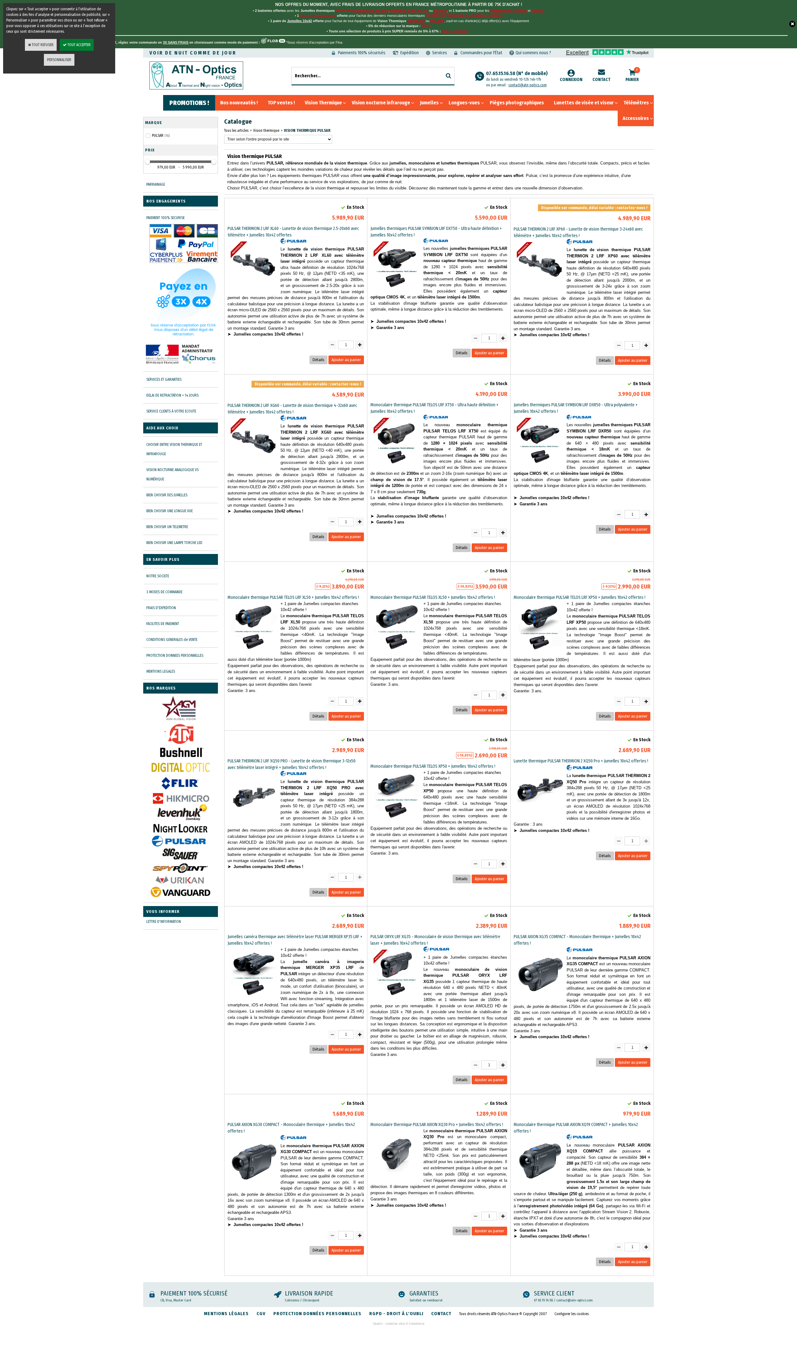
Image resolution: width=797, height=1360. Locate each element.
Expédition (409, 52)
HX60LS (537, 10)
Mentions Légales (226, 1313)
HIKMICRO (416, 21)
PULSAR (437, 21)
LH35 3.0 (495, 15)
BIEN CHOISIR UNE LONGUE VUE (169, 511)
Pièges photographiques (517, 103)
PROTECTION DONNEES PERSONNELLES (174, 655)
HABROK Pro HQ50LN (508, 10)
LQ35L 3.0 (462, 15)
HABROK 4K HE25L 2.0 (409, 10)
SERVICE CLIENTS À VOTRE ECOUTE (171, 411)
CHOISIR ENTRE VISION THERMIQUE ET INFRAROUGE (174, 449)
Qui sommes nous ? (533, 52)
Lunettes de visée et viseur (584, 103)
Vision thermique (266, 130)
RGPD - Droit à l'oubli (396, 1313)
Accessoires (636, 118)
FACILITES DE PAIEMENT (162, 624)
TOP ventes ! (281, 103)
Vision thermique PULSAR (307, 130)
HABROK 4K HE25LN (371, 10)
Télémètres (636, 103)
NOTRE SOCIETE (157, 576)
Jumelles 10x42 (299, 21)
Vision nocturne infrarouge (381, 103)
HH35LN (440, 10)
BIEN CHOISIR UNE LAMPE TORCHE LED (174, 543)
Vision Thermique (323, 103)
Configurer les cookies (571, 1314)
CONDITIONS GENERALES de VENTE (171, 639)
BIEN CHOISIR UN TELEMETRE (167, 527)
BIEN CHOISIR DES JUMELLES (166, 495)
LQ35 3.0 (479, 15)
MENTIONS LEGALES (160, 671)
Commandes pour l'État (481, 52)
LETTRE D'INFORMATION (163, 921)
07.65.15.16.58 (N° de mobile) (517, 76)
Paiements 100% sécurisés (361, 52)
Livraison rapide (309, 1293)
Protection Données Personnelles (317, 1313)
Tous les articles (236, 130)
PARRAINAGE (155, 184)
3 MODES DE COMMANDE (164, 592)
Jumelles (429, 103)
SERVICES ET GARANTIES (164, 379)
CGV (261, 1313)
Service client (554, 1293)
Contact (601, 79)
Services (439, 52)
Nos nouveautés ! (239, 103)
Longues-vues (464, 103)
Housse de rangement (318, 15)
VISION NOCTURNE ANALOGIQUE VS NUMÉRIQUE (172, 474)
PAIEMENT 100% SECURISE (165, 218)
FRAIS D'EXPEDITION (161, 608)
